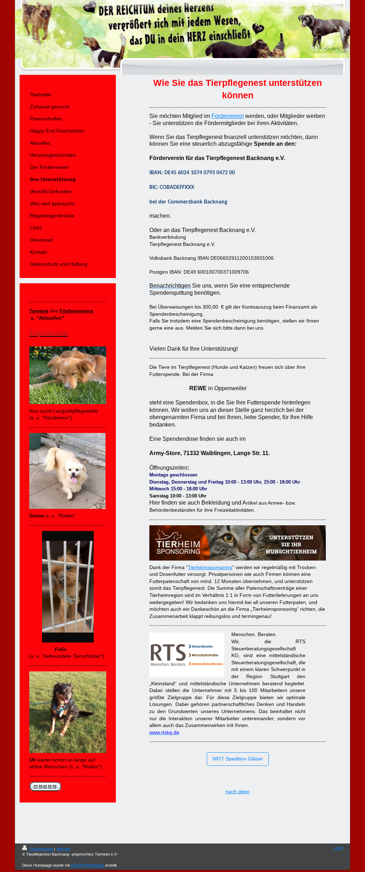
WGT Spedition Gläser (237, 759)
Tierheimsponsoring (210, 567)
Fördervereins (76, 311)
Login (338, 848)
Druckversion (41, 849)
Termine (38, 311)
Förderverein (227, 116)
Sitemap (63, 849)
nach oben (238, 791)
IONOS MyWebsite (87, 865)
